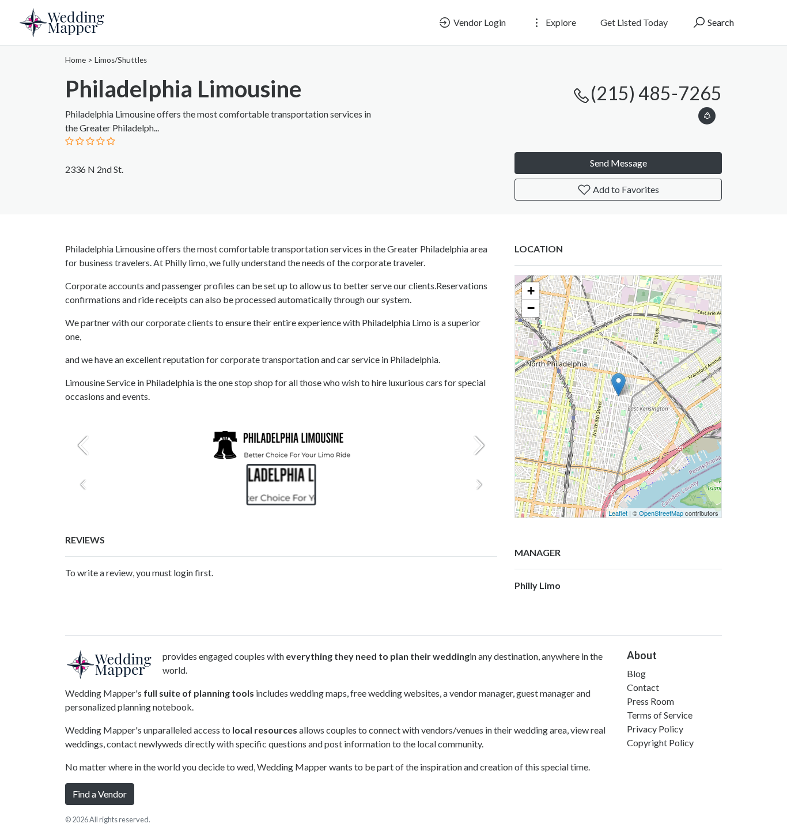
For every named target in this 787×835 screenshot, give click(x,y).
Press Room (650, 701)
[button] (707, 113)
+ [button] (531, 291)
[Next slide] (479, 445)
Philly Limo (537, 585)
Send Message (618, 162)
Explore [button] (560, 22)
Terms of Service (660, 714)
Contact (643, 687)
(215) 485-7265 (656, 93)
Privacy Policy (655, 728)
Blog (636, 673)
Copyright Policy (660, 742)
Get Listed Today (634, 22)
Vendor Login (479, 22)
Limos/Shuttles (120, 60)
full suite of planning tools (198, 692)
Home (75, 60)
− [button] (531, 308)
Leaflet (617, 512)
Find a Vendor (100, 793)
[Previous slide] (83, 445)
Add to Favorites (625, 189)
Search (720, 22)
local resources (264, 729)
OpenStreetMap (661, 512)
